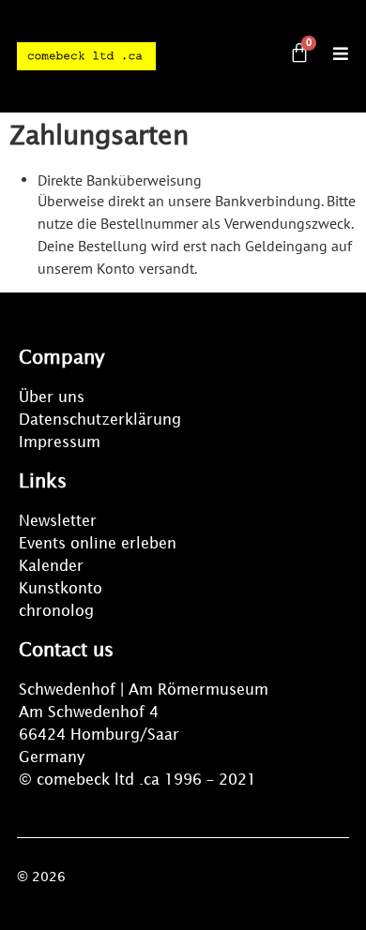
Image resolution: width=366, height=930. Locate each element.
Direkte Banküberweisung (120, 180)
